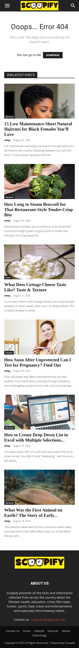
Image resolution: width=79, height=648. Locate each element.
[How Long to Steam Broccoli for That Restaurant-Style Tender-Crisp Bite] (39, 181)
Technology (39, 635)
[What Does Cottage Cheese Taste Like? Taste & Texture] (39, 261)
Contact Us (12, 631)
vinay (7, 140)
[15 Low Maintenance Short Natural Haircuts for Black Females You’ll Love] (39, 101)
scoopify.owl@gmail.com (48, 620)
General (9, 116)
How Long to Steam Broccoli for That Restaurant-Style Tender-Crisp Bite (38, 209)
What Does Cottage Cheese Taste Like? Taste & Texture (35, 287)
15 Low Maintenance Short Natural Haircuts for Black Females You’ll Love (38, 129)
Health (8, 352)
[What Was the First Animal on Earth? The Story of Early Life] (39, 487)
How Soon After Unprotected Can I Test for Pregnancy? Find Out (37, 362)
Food (7, 277)
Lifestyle (39, 631)
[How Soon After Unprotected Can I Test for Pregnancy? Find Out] (39, 336)
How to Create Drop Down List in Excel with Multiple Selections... (36, 437)
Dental (66, 631)
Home (27, 631)
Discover (53, 631)
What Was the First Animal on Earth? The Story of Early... (33, 512)
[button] (7, 5)
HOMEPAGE (52, 55)
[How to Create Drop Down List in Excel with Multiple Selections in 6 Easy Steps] (39, 412)
